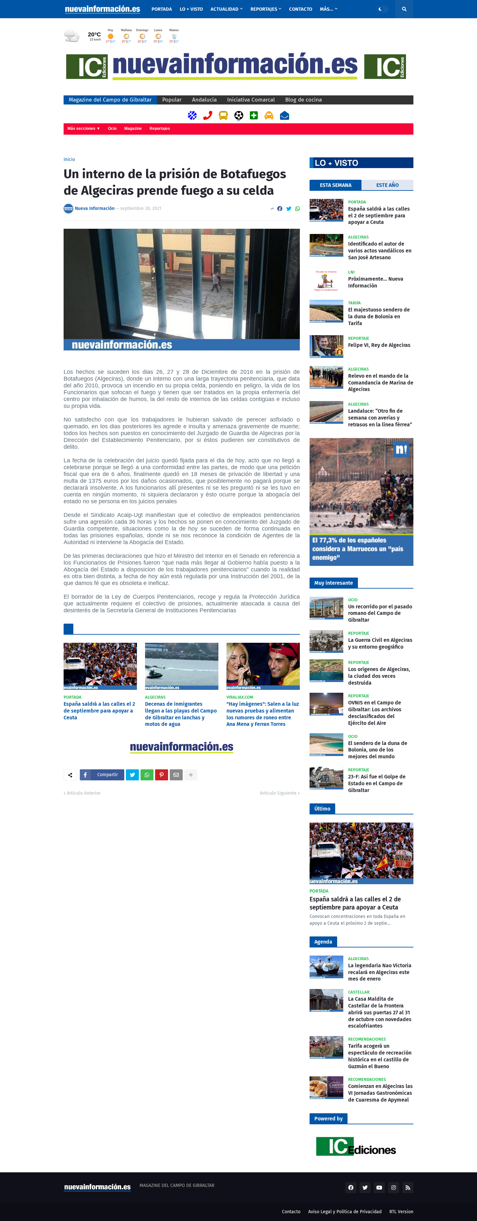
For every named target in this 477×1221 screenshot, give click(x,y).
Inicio (69, 159)
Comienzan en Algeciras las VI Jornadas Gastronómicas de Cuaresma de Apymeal (380, 1093)
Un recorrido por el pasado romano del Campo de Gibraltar (380, 613)
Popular (172, 99)
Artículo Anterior (84, 793)
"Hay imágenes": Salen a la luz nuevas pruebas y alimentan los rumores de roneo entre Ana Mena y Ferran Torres (262, 714)
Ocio (112, 128)
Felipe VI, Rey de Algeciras (379, 345)
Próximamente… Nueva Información (375, 282)
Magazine (133, 128)
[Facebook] (279, 209)
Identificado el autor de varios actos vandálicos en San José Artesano (379, 251)
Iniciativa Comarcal (251, 99)
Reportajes (160, 128)
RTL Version (401, 1212)
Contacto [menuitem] (300, 9)
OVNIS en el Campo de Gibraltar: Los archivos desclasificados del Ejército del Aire (374, 713)
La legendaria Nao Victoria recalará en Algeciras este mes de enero (379, 972)
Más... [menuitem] (326, 9)
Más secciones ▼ (83, 128)
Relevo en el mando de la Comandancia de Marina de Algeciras (380, 383)
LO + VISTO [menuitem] (191, 9)
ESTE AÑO (387, 185)
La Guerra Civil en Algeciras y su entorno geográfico (380, 643)
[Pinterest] (161, 774)
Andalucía (204, 99)
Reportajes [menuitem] (264, 9)
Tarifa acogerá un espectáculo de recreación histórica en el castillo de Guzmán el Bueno (379, 1056)
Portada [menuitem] (162, 9)
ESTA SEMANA (335, 185)
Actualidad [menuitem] (224, 9)
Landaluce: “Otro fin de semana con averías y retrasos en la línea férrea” (380, 418)
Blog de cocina (303, 99)
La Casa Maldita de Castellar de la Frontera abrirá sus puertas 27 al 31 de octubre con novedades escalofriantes (379, 1012)
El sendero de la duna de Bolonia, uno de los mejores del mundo (377, 750)
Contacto (291, 1212)
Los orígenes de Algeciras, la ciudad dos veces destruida (379, 676)
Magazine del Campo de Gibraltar (110, 99)
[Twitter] (288, 209)
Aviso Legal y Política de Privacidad (345, 1212)
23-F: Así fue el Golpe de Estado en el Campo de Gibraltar (377, 783)
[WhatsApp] (297, 209)
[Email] (176, 774)
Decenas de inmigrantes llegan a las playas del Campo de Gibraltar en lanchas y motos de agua (181, 714)
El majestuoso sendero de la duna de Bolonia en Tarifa (379, 316)
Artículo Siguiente (278, 793)
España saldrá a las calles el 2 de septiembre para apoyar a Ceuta (99, 711)
